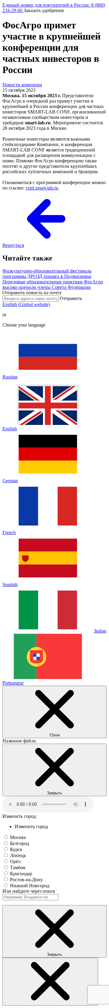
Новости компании (22, 84)
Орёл (15, 861)
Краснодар (21, 873)
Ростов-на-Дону (26, 879)
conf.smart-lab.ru (42, 187)
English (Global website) (26, 304)
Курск (16, 849)
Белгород (19, 843)
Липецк (18, 855)
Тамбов (17, 867)
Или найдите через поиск (28, 891)
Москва (18, 837)
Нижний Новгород (29, 885)
